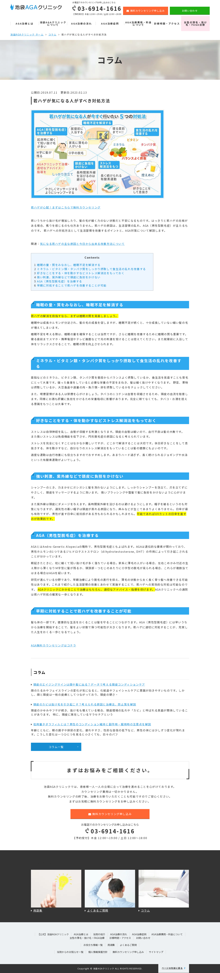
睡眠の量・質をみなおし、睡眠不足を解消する (67, 265)
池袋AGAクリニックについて (53, 23)
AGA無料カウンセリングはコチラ (53, 645)
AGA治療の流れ (81, 23)
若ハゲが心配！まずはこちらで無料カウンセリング (66, 207)
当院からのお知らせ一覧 (70, 952)
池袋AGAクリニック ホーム (26, 34)
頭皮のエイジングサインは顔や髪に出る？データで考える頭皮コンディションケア (89, 684)
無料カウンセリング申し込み (147, 10)
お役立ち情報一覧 (93, 945)
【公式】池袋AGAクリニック (53, 934)
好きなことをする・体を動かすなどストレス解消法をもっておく (79, 273)
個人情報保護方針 (98, 952)
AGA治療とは (25, 23)
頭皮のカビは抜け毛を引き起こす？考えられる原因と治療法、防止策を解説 (84, 704)
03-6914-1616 (112, 831)
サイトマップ (156, 952)
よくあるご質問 (128, 945)
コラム (52, 34)
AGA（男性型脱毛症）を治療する (58, 281)
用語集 (111, 945)
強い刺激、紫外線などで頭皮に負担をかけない (67, 277)
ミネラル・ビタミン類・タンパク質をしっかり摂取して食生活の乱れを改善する (90, 269)
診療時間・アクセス (167, 23)
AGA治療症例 (110, 23)
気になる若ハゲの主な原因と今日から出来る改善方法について (82, 244)
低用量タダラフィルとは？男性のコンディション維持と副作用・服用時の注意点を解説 (92, 724)
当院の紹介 (99, 934)
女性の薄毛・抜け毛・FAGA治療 (195, 23)
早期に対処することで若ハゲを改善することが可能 (70, 285)
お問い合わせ (190, 10)
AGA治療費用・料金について (138, 23)
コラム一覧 (56, 747)
